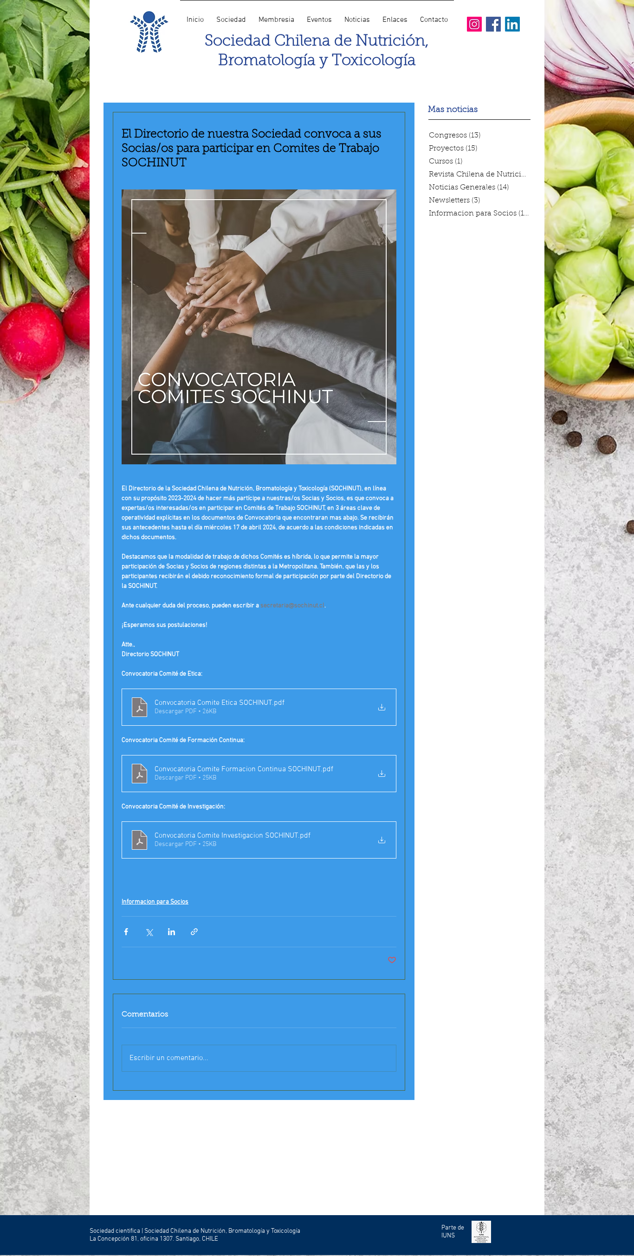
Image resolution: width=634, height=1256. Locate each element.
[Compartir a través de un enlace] (194, 931)
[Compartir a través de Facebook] (126, 931)
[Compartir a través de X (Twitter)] (148, 931)
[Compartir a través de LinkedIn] (171, 931)
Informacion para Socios (155, 902)
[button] (231, 16)
